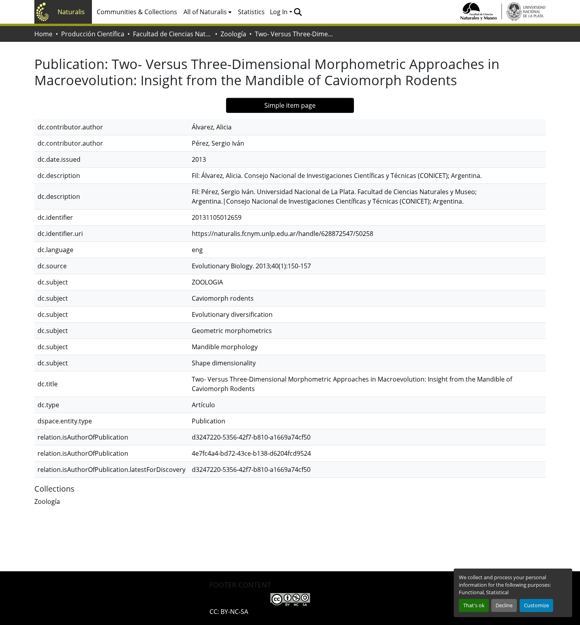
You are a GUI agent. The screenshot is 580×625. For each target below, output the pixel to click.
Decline (504, 605)
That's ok (474, 605)
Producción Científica (92, 34)
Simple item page (290, 105)
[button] (298, 12)
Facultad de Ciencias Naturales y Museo (172, 34)
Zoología (233, 34)
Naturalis (71, 11)
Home (43, 34)
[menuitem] (207, 12)
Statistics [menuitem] (251, 11)
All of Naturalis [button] (205, 11)
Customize (536, 605)
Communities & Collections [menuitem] (137, 11)
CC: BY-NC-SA (229, 611)
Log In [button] (279, 11)
